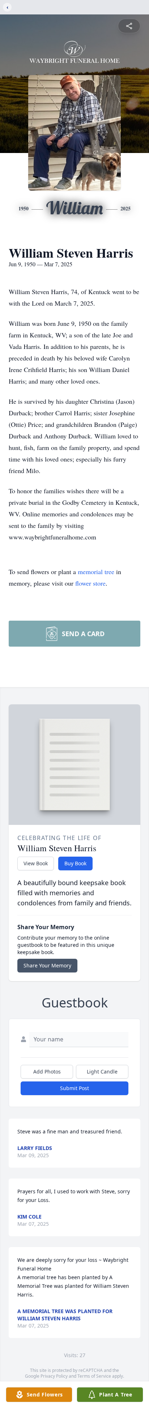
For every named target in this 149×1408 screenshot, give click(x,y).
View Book (36, 863)
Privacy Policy (54, 1376)
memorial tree (96, 571)
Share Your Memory (47, 965)
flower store (90, 583)
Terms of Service (94, 1376)
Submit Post (74, 1088)
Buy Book (75, 863)
